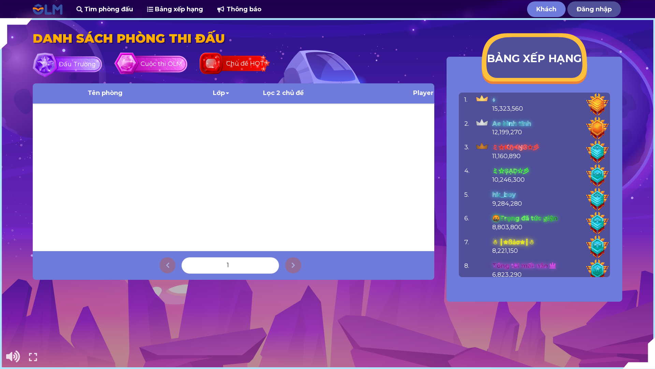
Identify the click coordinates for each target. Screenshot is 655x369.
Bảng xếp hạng (178, 9)
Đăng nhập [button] (594, 9)
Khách (546, 9)
